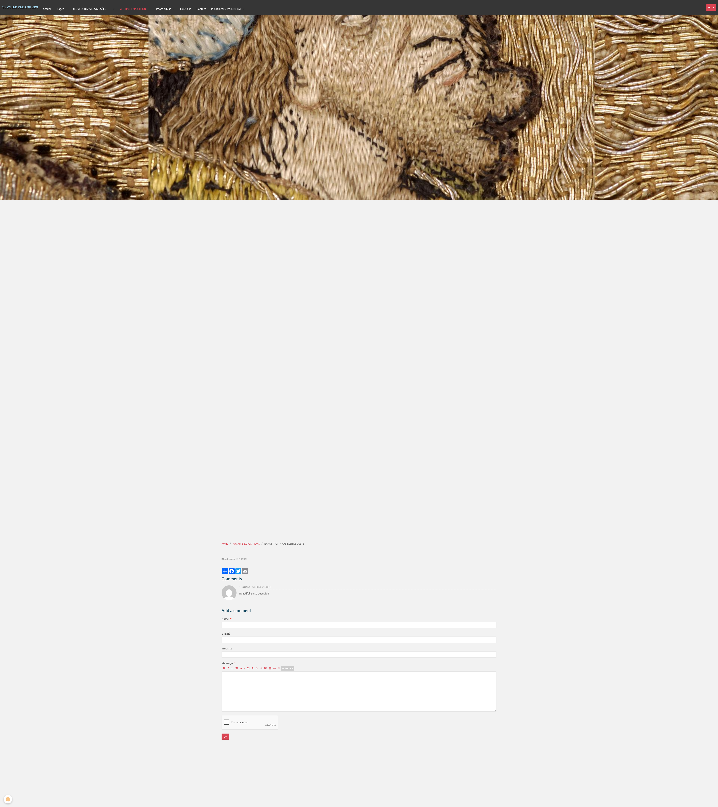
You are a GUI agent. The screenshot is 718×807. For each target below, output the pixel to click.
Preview (288, 668)
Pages (61, 8)
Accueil (47, 8)
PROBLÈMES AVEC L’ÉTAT (226, 8)
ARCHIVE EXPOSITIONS (134, 8)
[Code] (274, 668)
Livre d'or (185, 8)
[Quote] (248, 668)
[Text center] (252, 668)
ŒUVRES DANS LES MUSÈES (89, 8)
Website (227, 648)
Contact (201, 8)
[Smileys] (279, 668)
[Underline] (232, 668)
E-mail (226, 633)
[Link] (257, 668)
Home (225, 543)
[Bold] (224, 668)
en (709, 7)
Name (225, 618)
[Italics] (228, 668)
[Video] (270, 668)
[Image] (265, 668)
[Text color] (242, 668)
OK (225, 736)
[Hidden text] (261, 668)
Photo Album (164, 8)
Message (227, 663)
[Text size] (236, 668)
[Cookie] (8, 799)
